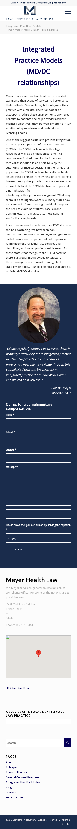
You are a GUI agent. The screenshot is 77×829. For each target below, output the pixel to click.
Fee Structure (14, 797)
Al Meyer (11, 767)
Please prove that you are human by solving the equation (38, 527)
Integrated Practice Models (23, 26)
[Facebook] (63, 824)
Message (12, 467)
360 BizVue (64, 820)
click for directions (17, 688)
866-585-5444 (61, 393)
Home (9, 30)
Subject (11, 449)
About (9, 762)
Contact (11, 792)
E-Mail (10, 432)
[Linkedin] (68, 824)
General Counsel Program (22, 777)
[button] (38, 653)
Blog (9, 787)
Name (10, 414)
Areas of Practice (22, 30)
